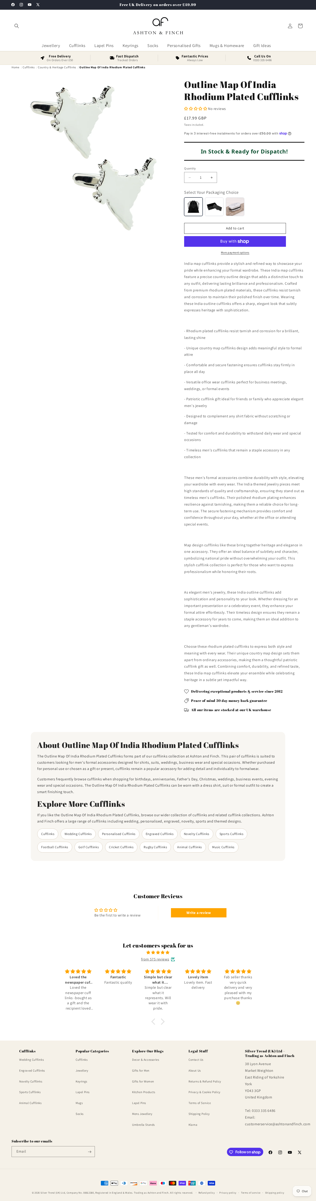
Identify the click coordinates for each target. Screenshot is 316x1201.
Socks (80, 1114)
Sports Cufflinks (232, 834)
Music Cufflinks (223, 847)
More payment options (235, 252)
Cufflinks (47, 834)
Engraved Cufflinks (160, 834)
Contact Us (196, 1060)
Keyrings (81, 1081)
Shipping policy (274, 1192)
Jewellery (82, 1070)
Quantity (190, 168)
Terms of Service (200, 1103)
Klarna (193, 1124)
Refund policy (206, 1192)
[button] (17, 26)
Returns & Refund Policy (205, 1081)
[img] (158, 952)
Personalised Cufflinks (119, 834)
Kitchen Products (143, 1092)
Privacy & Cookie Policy (204, 1092)
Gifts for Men (140, 1070)
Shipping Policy (199, 1114)
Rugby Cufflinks (155, 847)
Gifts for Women (143, 1081)
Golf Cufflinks (88, 847)
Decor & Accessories (145, 1060)
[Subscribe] (89, 1151)
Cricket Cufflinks (121, 847)
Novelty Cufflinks (196, 834)
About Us (195, 1070)
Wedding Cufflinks (78, 834)
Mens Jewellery (142, 1114)
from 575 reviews (155, 959)
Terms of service (250, 1192)
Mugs (79, 1103)
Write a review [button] (198, 912)
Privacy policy (227, 1192)
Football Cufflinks (54, 847)
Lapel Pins (83, 1092)
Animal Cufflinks (189, 847)
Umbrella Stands (143, 1124)
